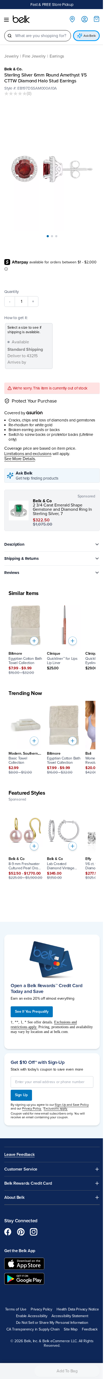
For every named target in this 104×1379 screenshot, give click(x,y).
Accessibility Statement (69, 1316)
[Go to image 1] (48, 236)
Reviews (11, 572)
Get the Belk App (19, 1250)
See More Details (19, 458)
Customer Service (20, 1169)
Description (14, 544)
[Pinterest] (21, 1232)
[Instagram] (33, 1232)
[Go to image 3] (56, 236)
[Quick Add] (34, 641)
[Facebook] (8, 1232)
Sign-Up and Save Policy (72, 1105)
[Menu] (6, 19)
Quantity (11, 291)
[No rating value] (15, 94)
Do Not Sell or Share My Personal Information (52, 1323)
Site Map (70, 1329)
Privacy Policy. (32, 1108)
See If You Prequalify (32, 1011)
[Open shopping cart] (96, 19)
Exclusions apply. (56, 1108)
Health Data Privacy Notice (78, 1309)
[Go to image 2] (52, 236)
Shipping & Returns (21, 558)
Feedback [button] (90, 1329)
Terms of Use (15, 1309)
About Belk (14, 1197)
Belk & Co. (13, 69)
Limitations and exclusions (27, 453)
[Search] (9, 36)
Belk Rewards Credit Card (28, 1183)
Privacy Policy (41, 1309)
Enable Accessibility (31, 1316)
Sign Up (21, 1095)
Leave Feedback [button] (19, 1154)
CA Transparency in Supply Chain (33, 1329)
